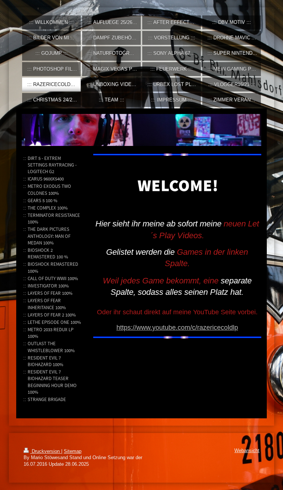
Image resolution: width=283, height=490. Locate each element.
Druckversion (45, 451)
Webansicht (246, 450)
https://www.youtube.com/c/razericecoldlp (177, 327)
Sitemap (72, 451)
